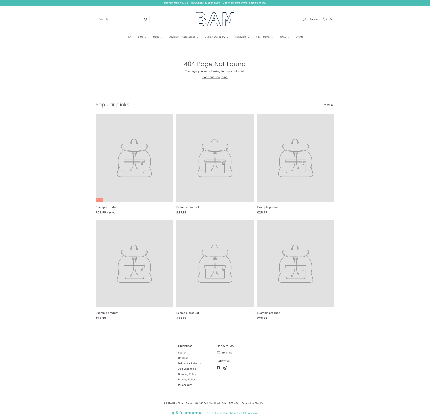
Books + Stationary (215, 37)
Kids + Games (263, 37)
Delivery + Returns (189, 363)
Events (299, 37)
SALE (283, 37)
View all (329, 104)
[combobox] (122, 19)
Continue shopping (215, 77)
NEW (129, 37)
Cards (156, 37)
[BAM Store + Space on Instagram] (225, 368)
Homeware (241, 37)
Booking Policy (187, 374)
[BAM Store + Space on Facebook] (218, 368)
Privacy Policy (187, 379)
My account (185, 384)
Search (182, 352)
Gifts (141, 37)
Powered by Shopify (252, 403)
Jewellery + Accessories (182, 37)
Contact (183, 358)
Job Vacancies (187, 368)
